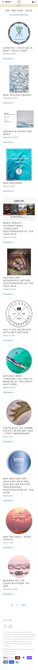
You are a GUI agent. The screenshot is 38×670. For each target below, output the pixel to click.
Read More (8, 58)
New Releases (12, 183)
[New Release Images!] (19, 78)
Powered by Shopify (9, 654)
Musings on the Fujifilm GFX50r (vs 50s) (16, 583)
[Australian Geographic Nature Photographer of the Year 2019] (19, 262)
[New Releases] (19, 165)
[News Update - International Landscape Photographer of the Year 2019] (19, 209)
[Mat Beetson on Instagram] (10, 627)
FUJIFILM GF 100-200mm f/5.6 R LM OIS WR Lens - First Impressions (18, 431)
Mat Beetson (12, 649)
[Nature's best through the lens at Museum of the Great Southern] (19, 360)
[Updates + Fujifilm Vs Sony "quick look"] (19, 33)
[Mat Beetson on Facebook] (5, 627)
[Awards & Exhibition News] (19, 119)
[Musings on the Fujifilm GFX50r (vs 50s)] (19, 566)
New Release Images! (17, 95)
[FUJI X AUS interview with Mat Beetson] (19, 313)
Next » (23, 605)
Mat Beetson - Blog (19, 10)
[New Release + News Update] (19, 520)
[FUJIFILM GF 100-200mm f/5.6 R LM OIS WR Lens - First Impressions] (19, 412)
